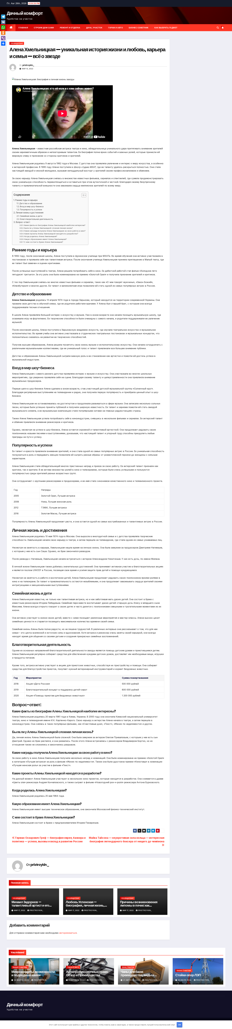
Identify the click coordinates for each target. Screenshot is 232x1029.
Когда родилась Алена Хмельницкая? (40, 236)
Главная (23, 27)
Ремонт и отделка (70, 27)
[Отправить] (3, 43)
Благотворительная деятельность (36, 219)
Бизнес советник (138, 27)
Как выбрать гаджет (165, 27)
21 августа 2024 (131, 980)
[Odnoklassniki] (3, 32)
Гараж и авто (115, 27)
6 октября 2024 (77, 980)
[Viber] (3, 38)
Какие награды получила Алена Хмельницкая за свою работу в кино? (55, 231)
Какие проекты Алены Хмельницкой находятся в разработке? (51, 234)
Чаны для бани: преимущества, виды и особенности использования (142, 975)
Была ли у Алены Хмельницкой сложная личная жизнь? (48, 228)
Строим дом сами (44, 27)
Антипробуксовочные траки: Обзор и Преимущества (87, 973)
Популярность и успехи (31, 209)
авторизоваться (68, 933)
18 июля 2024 (185, 980)
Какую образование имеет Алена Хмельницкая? (45, 239)
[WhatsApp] (3, 27)
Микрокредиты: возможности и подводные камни (33, 973)
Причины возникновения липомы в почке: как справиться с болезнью (138, 905)
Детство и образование (30, 203)
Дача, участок (94, 27)
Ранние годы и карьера (26, 200)
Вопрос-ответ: (23, 222)
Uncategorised (17, 43)
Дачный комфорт (25, 13)
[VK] (3, 22)
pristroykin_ (28, 65)
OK (179, 1025)
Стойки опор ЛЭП (188, 975)
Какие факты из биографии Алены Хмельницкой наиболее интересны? (54, 225)
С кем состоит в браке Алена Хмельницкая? (43, 242)
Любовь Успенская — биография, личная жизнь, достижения (85, 905)
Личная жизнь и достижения (29, 212)
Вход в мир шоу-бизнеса (32, 206)
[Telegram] (3, 16)
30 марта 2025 (22, 980)
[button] (218, 27)
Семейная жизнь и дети (31, 216)
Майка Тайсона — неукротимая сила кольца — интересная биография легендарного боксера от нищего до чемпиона (126, 839)
